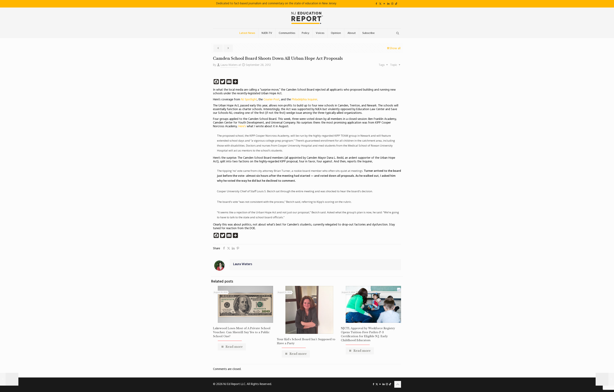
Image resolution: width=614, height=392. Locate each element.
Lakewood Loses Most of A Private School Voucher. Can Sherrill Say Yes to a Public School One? (241, 332)
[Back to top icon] (397, 384)
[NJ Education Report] (307, 18)
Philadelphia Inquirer (304, 99)
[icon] (396, 4)
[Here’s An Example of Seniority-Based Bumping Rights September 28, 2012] (9, 379)
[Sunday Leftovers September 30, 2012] (605, 379)
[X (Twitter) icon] (380, 4)
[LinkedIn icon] (388, 4)
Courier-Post (271, 99)
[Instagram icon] (392, 4)
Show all (395, 48)
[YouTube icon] (384, 4)
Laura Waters (229, 65)
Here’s (242, 126)
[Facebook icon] (376, 4)
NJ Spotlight (249, 99)
